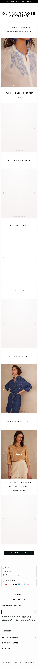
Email (3, 608)
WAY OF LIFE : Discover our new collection (19, 1)
